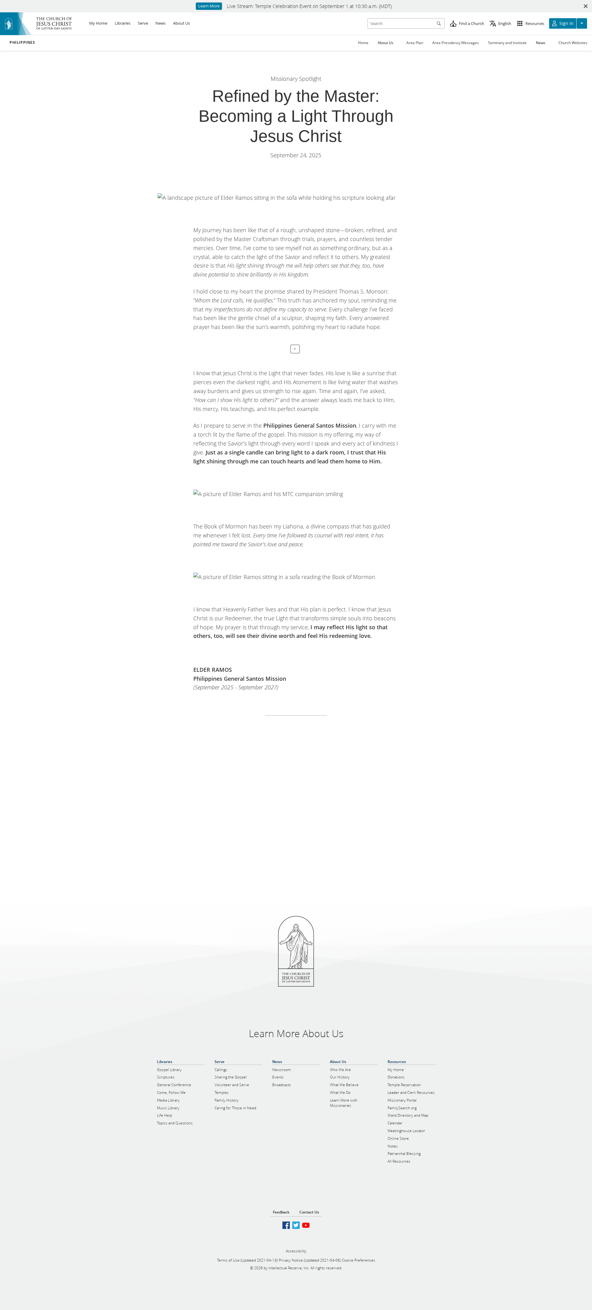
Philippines (22, 42)
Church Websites (572, 42)
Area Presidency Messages (455, 42)
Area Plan (414, 42)
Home (363, 42)
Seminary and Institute (507, 42)
